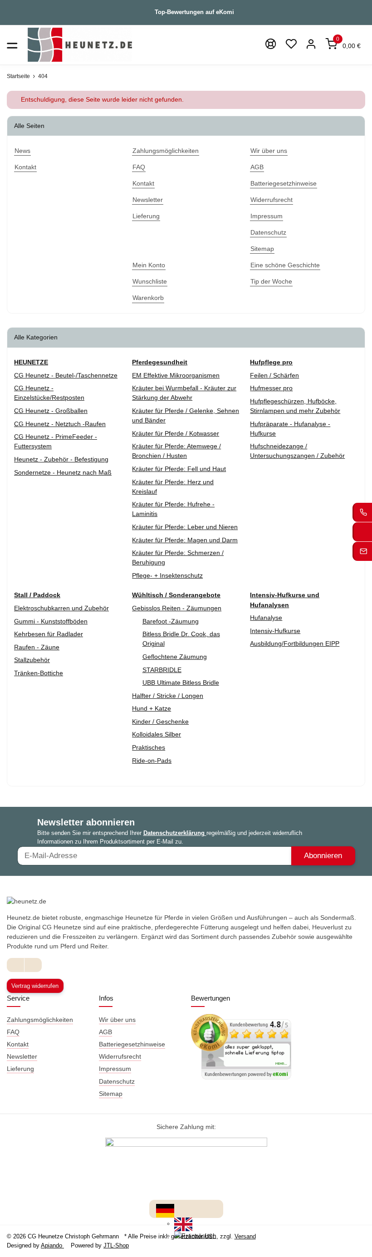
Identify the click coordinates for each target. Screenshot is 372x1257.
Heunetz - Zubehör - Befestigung (61, 459)
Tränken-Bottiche (38, 673)
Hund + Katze (151, 708)
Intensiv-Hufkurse (275, 630)
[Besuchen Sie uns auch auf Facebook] (15, 965)
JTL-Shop (116, 1245)
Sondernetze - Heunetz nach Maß (63, 472)
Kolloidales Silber (156, 734)
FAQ (13, 1032)
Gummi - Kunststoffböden (51, 621)
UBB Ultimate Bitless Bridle (180, 682)
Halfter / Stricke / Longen (167, 695)
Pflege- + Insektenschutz (167, 575)
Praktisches (148, 747)
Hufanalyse (266, 617)
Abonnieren (323, 855)
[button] (291, 45)
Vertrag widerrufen (35, 985)
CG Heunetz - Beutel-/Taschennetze (65, 375)
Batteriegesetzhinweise (132, 1044)
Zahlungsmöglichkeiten (40, 1019)
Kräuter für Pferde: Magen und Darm (185, 540)
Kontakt (18, 1044)
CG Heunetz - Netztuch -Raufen (60, 423)
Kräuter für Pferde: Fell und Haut (179, 468)
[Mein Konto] (311, 45)
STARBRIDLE (161, 669)
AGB (105, 1032)
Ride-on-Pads (151, 760)
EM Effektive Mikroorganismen (176, 375)
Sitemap (110, 1093)
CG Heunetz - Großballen (51, 410)
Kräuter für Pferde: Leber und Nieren (185, 526)
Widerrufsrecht (120, 1056)
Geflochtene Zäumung (174, 656)
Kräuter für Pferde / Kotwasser (175, 433)
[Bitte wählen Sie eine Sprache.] (165, 1209)
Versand (245, 1236)
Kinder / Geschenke (160, 721)
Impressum (115, 1068)
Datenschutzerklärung (174, 833)
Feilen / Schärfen (274, 375)
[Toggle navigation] (12, 44)
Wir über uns (117, 1019)
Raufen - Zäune (36, 647)
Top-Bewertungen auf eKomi (194, 12)
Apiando (52, 1245)
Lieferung (20, 1068)
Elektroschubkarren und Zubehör (61, 608)
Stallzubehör (32, 659)
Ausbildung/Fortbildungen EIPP (294, 643)
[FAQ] (271, 45)
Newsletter (22, 1056)
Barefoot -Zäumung (170, 621)
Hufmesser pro (271, 388)
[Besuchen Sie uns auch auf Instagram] (33, 965)
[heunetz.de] (80, 44)
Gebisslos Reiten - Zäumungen (176, 608)
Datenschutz (117, 1081)
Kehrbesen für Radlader (48, 634)
